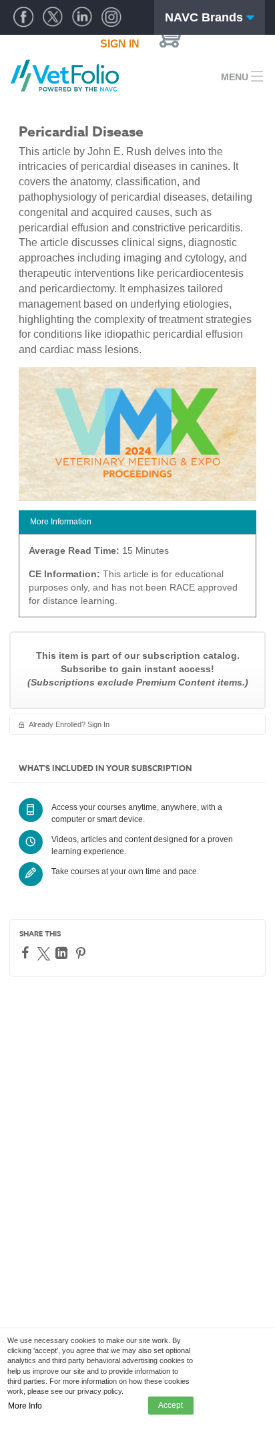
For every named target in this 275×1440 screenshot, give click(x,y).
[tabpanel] (137, 580)
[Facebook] (27, 952)
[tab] (137, 522)
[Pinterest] (82, 953)
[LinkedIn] (63, 953)
